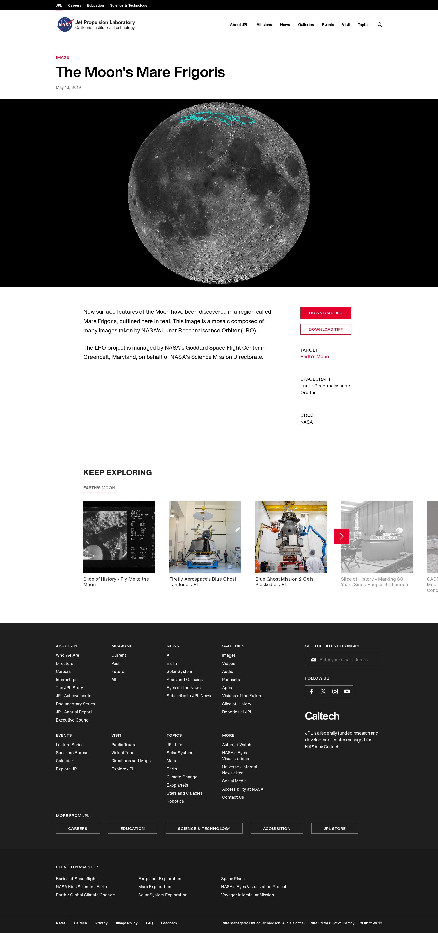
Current (118, 655)
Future (117, 671)
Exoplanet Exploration (159, 879)
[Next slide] (341, 536)
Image (62, 57)
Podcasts (231, 679)
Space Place (233, 879)
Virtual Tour (122, 753)
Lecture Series (69, 744)
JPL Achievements (73, 696)
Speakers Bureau (72, 753)
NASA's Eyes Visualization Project (253, 887)
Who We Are (67, 655)
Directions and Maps (131, 761)
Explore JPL (67, 769)
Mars (171, 761)
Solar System (179, 671)
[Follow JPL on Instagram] (335, 691)
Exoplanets (177, 785)
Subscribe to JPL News (189, 696)
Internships (66, 679)
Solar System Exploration (163, 895)
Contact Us (233, 797)
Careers (63, 671)
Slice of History (236, 704)
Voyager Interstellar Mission (247, 895)
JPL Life (174, 744)
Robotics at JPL (237, 712)
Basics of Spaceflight (76, 879)
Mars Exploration (154, 887)
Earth (172, 663)
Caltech (80, 923)
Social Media (234, 781)
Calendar (64, 761)
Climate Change (182, 777)
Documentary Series (75, 704)
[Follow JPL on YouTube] (347, 691)
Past (115, 663)
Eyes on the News (184, 688)
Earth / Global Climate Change (85, 895)
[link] (219, 193)
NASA (61, 923)
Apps (227, 688)
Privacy (101, 923)
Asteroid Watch (236, 744)
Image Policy (127, 923)
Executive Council (73, 720)
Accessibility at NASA (242, 789)
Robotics (175, 801)
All (113, 679)
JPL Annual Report (74, 712)
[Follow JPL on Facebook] (311, 691)
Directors (64, 663)
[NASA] (65, 24)
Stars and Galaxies (185, 679)
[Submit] (312, 659)
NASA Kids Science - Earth (81, 887)
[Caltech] (322, 716)
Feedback (169, 923)
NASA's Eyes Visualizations (235, 756)
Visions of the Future (242, 696)
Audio (227, 671)
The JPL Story (69, 688)
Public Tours (123, 744)
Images (229, 655)
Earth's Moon (314, 356)
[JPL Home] (106, 24)
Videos (228, 663)
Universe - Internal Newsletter (239, 770)
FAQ (149, 923)
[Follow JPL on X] (323, 691)
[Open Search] (380, 24)
